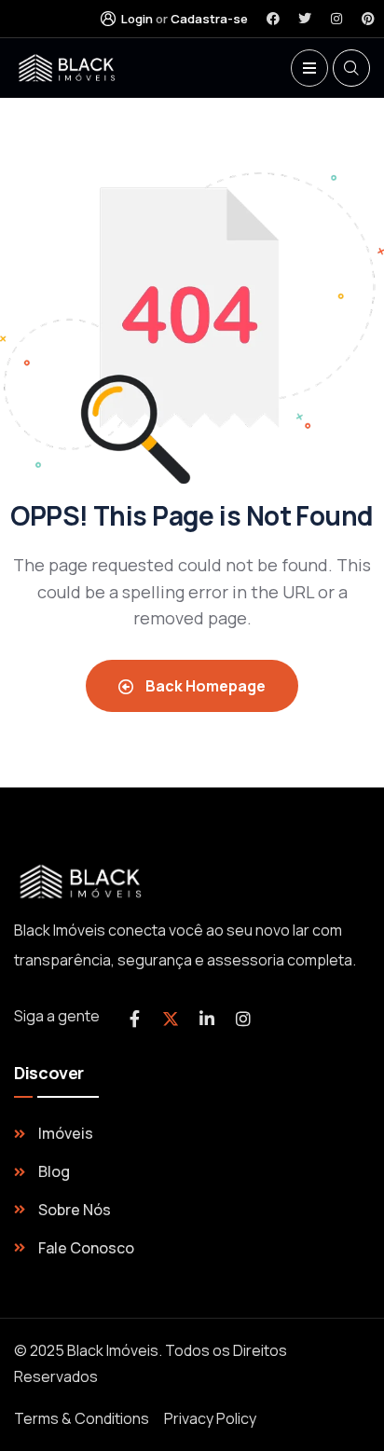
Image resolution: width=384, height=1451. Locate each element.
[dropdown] (309, 68)
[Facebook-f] (134, 1018)
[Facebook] (273, 18)
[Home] (84, 882)
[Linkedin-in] (207, 1018)
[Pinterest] (368, 18)
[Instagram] (336, 18)
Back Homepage (204, 686)
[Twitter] (304, 18)
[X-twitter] (170, 1018)
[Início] (69, 68)
